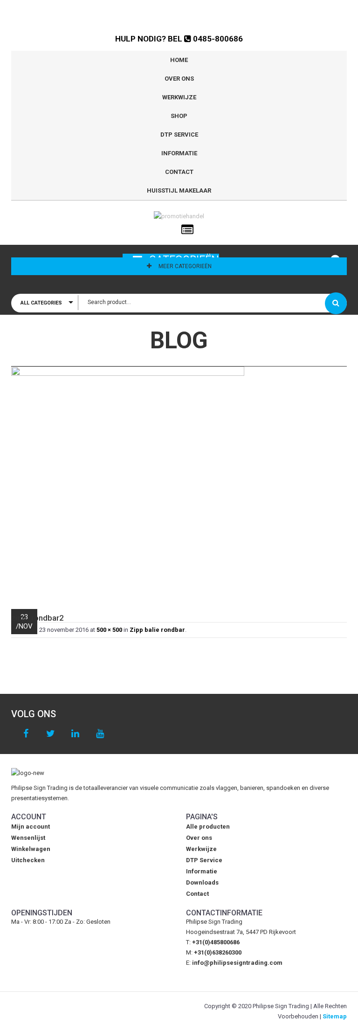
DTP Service (179, 134)
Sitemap (335, 1016)
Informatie (179, 153)
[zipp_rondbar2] (179, 483)
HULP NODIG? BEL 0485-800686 (179, 38)
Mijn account (30, 826)
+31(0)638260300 (217, 952)
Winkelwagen (30, 848)
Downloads (202, 882)
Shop (179, 115)
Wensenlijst (28, 837)
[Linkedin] (75, 734)
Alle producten (208, 826)
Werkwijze (179, 97)
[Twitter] (51, 734)
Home (179, 59)
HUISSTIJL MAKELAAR (179, 190)
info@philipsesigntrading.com (237, 962)
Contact (179, 171)
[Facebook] (26, 734)
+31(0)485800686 (216, 942)
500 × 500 (109, 629)
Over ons (179, 78)
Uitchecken (28, 860)
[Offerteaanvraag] (187, 230)
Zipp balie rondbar (157, 629)
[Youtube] (100, 734)
